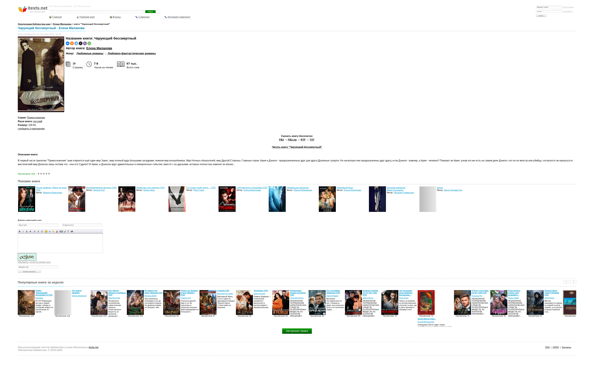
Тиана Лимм (477, 298)
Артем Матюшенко (389, 322)
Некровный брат (345, 187)
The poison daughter (40, 292)
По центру (38, 231)
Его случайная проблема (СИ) (297, 292)
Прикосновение (36, 117)
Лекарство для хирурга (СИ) (150, 187)
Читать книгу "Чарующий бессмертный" (297, 147)
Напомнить (568, 11)
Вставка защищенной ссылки (53, 231)
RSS (547, 347)
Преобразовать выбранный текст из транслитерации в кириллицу (68, 231)
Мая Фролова (78, 298)
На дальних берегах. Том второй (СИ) (550, 293)
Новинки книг (87, 17)
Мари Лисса (331, 298)
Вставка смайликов (46, 231)
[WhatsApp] (89, 43)
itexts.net (93, 347)
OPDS (556, 347)
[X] (80, 43)
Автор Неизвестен (453, 190)
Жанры (116, 17)
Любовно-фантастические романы (132, 53)
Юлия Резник (223, 294)
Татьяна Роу (440, 296)
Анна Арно (367, 298)
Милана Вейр (114, 296)
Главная (57, 17)
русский (37, 121)
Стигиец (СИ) (187, 291)
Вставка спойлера (72, 231)
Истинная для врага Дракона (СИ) (117, 292)
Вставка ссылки (50, 231)
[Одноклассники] (72, 43)
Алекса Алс (150, 298)
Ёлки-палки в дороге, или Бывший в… (478, 293)
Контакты (566, 347)
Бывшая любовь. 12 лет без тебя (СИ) (334, 293)
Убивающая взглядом (297, 187)
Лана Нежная (296, 296)
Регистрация (568, 7)
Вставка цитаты (65, 231)
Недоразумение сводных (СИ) (101, 187)
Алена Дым (149, 190)
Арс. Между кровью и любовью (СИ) (80, 293)
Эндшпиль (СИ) (224, 291)
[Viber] (85, 43)
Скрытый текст (61, 231)
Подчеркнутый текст (27, 231)
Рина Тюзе (198, 190)
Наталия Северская (404, 192)
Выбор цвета (57, 231)
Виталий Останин (189, 294)
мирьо (440, 187)
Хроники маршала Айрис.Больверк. (396, 188)
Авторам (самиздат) (179, 17)
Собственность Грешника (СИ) (251, 187)
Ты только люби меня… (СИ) (201, 187)
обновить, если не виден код (34, 262)
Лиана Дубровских (303, 190)
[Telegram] (76, 43)
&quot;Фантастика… (390, 319)
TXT (312, 139)
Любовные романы (90, 53)
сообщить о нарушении (31, 128)
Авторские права (297, 331)
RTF (303, 139)
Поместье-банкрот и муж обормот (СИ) (153, 293)
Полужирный (20, 231)
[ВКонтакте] (67, 43)
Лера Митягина (260, 298)
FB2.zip (292, 139)
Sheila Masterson (43, 296)
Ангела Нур (99, 190)
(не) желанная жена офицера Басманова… (369, 293)
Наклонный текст (23, 231)
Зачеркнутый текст (30, 231)
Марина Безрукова (52, 192)
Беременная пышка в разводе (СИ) (261, 293)
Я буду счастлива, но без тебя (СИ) (443, 292)
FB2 (281, 139)
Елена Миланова (99, 48)
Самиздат (144, 17)
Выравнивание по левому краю (35, 231)
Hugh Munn (513, 298)
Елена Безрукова (252, 190)
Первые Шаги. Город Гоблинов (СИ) (515, 293)
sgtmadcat (548, 298)
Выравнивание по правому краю (42, 231)
